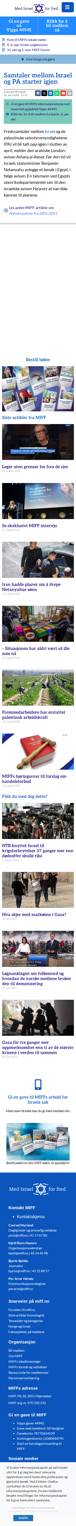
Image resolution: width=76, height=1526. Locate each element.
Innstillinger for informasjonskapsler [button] (33, 1507)
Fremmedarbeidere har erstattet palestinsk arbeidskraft (33, 715)
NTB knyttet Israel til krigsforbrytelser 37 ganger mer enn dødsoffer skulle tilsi (37, 851)
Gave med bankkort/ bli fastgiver (40, 1428)
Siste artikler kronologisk (26, 1315)
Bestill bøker (38, 359)
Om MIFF (15, 1356)
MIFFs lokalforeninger (24, 1361)
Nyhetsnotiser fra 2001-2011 (33, 213)
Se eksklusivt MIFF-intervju (29, 525)
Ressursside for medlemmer (28, 1372)
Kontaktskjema (31, 1216)
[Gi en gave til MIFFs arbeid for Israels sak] (38, 1084)
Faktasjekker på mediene (26, 1332)
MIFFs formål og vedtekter (27, 1367)
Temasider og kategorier (25, 1321)
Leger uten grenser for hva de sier (35, 466)
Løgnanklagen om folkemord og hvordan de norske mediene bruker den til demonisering (36, 978)
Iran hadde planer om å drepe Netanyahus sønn (31, 587)
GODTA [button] (23, 1518)
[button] (63, 93)
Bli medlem (16, 1350)
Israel (50, 131)
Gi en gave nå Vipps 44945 (18, 26)
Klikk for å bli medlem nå (57, 26)
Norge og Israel (19, 1326)
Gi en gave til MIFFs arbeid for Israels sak (38, 1100)
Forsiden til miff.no (21, 1310)
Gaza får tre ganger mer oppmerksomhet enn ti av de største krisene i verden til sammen (37, 1047)
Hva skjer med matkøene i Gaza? (34, 914)
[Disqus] (38, 284)
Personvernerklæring (23, 1378)
